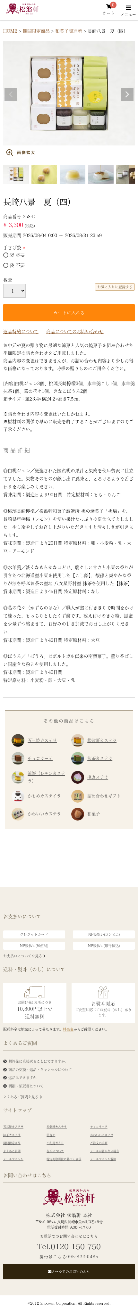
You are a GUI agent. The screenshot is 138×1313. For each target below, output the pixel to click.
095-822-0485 (82, 1256)
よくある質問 (12, 1151)
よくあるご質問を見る (21, 1097)
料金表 (68, 1029)
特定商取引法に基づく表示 (64, 1159)
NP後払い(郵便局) (34, 946)
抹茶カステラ (99, 758)
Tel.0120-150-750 (69, 1246)
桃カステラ (97, 777)
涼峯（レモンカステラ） (46, 777)
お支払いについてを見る (23, 956)
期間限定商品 (36, 30)
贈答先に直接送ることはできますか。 (38, 1061)
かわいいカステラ (44, 813)
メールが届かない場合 (104, 1151)
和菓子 (93, 813)
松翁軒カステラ (101, 740)
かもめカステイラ (44, 795)
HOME (10, 30)
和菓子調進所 (68, 30)
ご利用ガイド (55, 1143)
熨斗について (55, 1151)
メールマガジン (13, 1159)
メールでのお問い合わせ (70, 1271)
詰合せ (51, 1135)
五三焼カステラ (42, 740)
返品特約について (21, 331)
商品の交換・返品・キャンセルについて (40, 1070)
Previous (10, 94)
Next (127, 94)
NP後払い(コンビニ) (104, 934)
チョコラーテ (40, 758)
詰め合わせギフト (104, 795)
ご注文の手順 (99, 1143)
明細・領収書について (26, 1086)
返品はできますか (22, 1078)
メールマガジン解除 (103, 1159)
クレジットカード (34, 934)
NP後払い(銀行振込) (104, 946)
